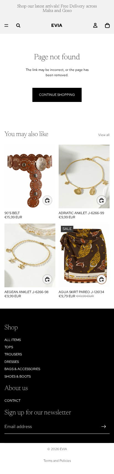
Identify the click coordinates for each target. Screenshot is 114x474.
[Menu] (6, 25)
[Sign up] (104, 426)
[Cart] (107, 25)
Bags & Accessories (22, 369)
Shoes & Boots (17, 376)
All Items (12, 339)
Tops (8, 347)
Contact (12, 400)
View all (104, 135)
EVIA (63, 449)
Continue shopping (57, 95)
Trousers (13, 354)
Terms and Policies (57, 460)
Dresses (11, 362)
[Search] (18, 25)
